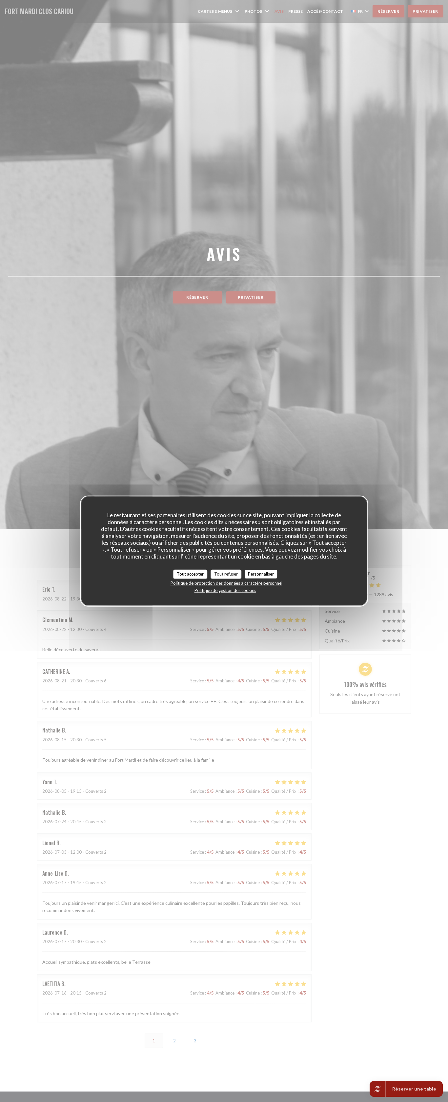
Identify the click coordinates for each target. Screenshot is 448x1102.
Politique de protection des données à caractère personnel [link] (226, 582)
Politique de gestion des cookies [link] (225, 590)
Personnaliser (261, 574)
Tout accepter (190, 574)
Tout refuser (226, 574)
